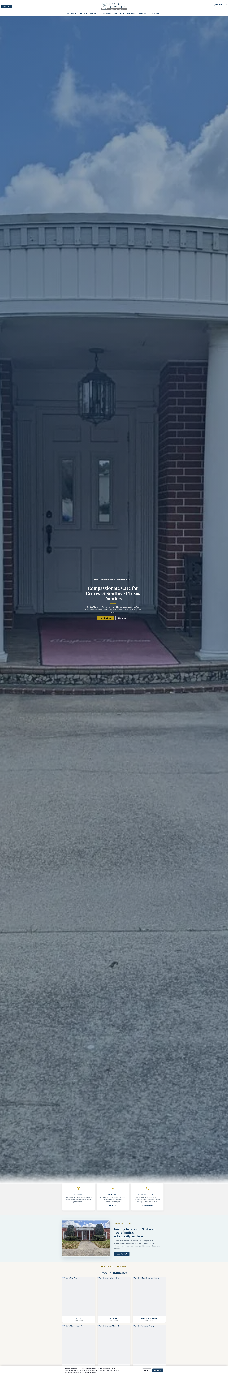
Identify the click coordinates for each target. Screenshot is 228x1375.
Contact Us (154, 13)
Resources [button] (142, 13)
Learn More (78, 1206)
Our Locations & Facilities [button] (112, 13)
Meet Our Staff (122, 1254)
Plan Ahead (122, 618)
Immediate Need (105, 618)
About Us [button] (70, 13)
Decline (146, 1370)
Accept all (157, 1370)
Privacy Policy (91, 1372)
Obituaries (131, 13)
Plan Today (6, 6)
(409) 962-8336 (220, 5)
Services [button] (82, 13)
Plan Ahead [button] (94, 13)
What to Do (112, 1206)
